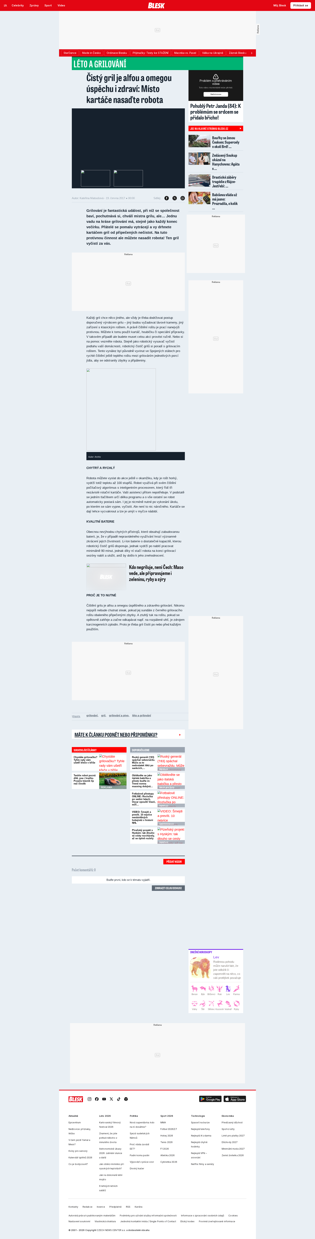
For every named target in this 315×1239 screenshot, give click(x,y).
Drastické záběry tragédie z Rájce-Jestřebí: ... (224, 181)
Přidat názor (174, 861)
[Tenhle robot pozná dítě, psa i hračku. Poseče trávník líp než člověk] (113, 781)
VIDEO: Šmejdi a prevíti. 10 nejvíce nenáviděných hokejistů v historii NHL (142, 817)
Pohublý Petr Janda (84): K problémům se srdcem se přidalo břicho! (215, 111)
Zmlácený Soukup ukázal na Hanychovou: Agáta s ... (226, 162)
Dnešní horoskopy (201, 952)
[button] (210, 1099)
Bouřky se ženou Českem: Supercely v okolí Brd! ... (225, 142)
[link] (89, 1099)
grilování (92, 715)
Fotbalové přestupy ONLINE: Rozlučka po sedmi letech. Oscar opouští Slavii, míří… (144, 799)
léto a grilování (141, 715)
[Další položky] (251, 53)
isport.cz (163, 805)
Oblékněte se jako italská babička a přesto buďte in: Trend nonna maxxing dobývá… (142, 781)
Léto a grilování (100, 64)
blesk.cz (163, 769)
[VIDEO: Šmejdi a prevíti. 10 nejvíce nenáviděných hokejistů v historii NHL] (171, 817)
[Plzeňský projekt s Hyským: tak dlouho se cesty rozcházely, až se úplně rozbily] (171, 835)
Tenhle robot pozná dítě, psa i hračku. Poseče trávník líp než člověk (85, 779)
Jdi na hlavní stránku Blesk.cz (209, 128)
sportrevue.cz (166, 824)
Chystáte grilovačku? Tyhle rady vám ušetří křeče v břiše (85, 760)
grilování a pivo (119, 715)
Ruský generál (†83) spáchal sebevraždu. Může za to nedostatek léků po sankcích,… (143, 762)
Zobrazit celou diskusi (168, 888)
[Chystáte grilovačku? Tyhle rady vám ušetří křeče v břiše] (113, 762)
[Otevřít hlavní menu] (5, 5)
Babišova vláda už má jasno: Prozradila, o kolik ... (225, 201)
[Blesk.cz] (156, 5)
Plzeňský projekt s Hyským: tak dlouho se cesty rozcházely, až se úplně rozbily (143, 834)
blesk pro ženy (166, 787)
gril (103, 715)
